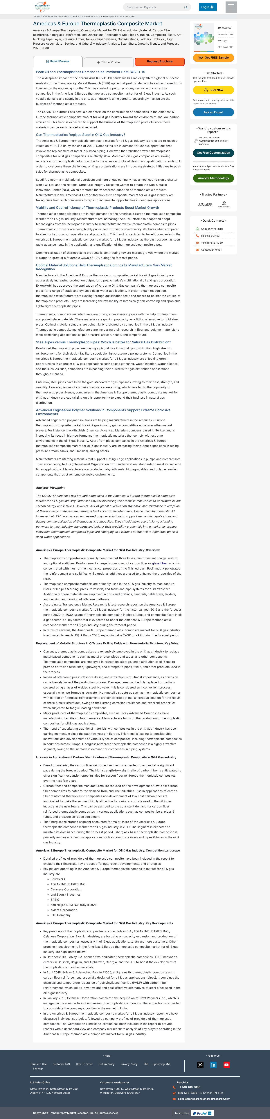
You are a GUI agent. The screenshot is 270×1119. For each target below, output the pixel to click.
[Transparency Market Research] (42, 6)
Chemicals (76, 16)
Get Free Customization (213, 152)
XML (146, 1064)
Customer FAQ (61, 1064)
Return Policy (107, 1064)
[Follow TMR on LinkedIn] (213, 1064)
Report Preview (59, 61)
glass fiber (159, 563)
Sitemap (38, 1068)
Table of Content (111, 62)
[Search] (185, 7)
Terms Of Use (38, 1064)
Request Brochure (159, 61)
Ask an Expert (213, 112)
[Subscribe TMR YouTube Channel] (227, 1064)
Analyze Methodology (213, 178)
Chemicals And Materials (55, 16)
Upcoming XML (161, 1064)
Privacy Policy (129, 1064)
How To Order (84, 1064)
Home (36, 16)
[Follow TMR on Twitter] (200, 1064)
